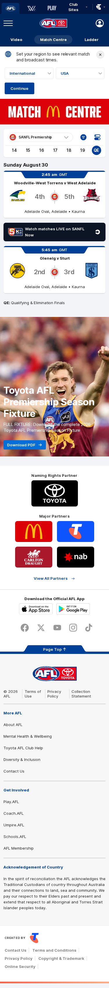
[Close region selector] (100, 55)
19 (82, 150)
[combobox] (29, 73)
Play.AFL (11, 801)
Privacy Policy (54, 693)
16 (41, 150)
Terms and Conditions (54, 950)
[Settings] (97, 137)
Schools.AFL (14, 836)
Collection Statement (81, 693)
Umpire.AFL (13, 825)
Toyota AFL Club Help (23, 748)
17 (55, 150)
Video (16, 39)
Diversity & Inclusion (21, 759)
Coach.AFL (13, 813)
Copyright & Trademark (61, 958)
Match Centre (53, 39)
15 (28, 150)
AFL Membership (18, 848)
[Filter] (83, 137)
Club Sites (73, 7)
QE (96, 150)
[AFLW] (31, 8)
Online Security (20, 966)
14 (14, 150)
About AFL (12, 724)
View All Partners (51, 578)
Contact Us (13, 771)
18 (69, 150)
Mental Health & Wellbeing (27, 736)
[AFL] (10, 8)
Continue (19, 88)
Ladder (92, 39)
